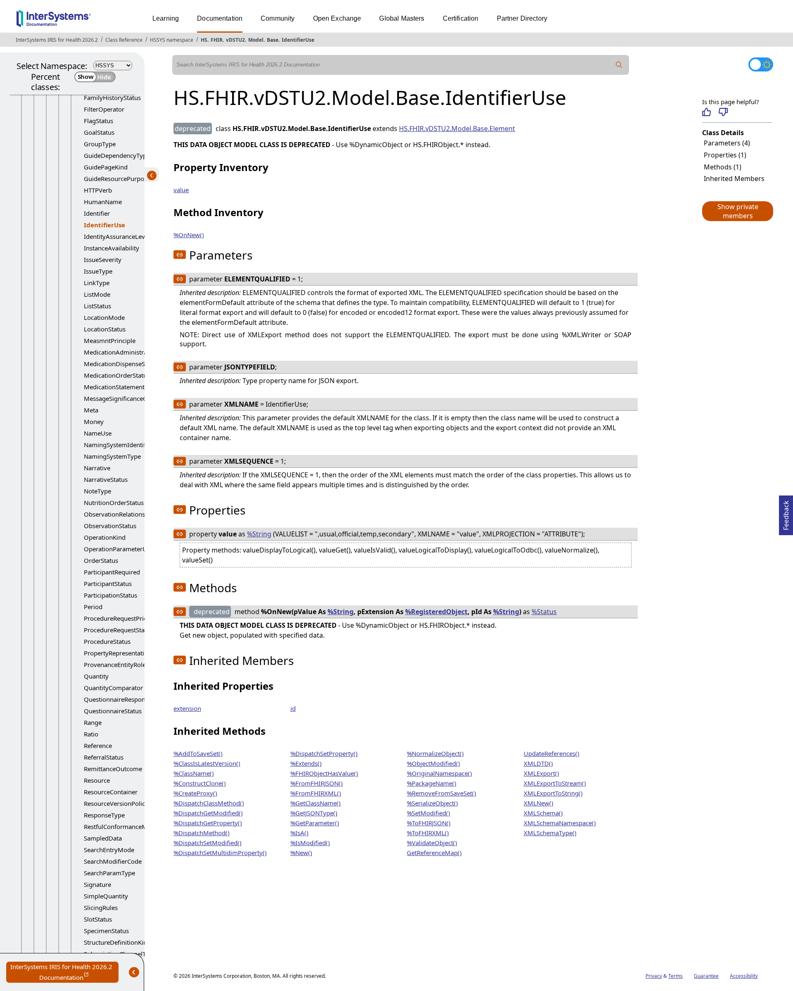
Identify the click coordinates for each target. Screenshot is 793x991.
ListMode (97, 294)
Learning (165, 18)
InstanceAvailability (111, 248)
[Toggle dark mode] (760, 64)
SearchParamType (109, 873)
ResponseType (104, 815)
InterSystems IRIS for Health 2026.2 (57, 39)
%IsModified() (310, 843)
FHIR (217, 39)
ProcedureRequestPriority (120, 618)
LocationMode (104, 317)
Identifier (97, 213)
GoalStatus (99, 132)
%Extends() (306, 763)
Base (272, 39)
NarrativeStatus (106, 479)
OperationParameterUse (118, 549)
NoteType (97, 491)
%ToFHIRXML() (428, 833)
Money (94, 421)
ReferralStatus (103, 757)
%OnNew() (188, 235)
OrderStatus (101, 560)
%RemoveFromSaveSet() (441, 793)
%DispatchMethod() (201, 833)
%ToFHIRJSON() (429, 823)
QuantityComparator (113, 688)
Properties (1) (725, 155)
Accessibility (744, 975)
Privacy (654, 975)
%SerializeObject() (432, 803)
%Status (544, 611)
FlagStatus (98, 121)
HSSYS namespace (171, 39)
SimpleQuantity (106, 896)
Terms (675, 975)
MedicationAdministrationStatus (130, 352)
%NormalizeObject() (435, 753)
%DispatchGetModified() (208, 813)
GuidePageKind (106, 167)
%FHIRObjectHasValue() (324, 773)
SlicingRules (101, 907)
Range (93, 722)
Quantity (96, 676)
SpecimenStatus (106, 931)
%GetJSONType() (313, 813)
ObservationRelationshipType (126, 514)
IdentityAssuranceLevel (117, 236)
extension (187, 708)
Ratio (91, 734)
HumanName (103, 202)
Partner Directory (522, 18)
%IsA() (299, 833)
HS (204, 39)
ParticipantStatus (108, 583)
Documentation (219, 18)
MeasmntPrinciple (109, 340)
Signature (97, 884)
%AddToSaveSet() (198, 753)
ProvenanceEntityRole (115, 664)
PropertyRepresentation (118, 653)
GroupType (100, 144)
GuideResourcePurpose (117, 178)
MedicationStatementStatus (123, 387)
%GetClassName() (315, 803)
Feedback (786, 513)
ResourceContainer (111, 792)
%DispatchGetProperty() (207, 823)
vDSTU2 (235, 39)
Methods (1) (722, 167)
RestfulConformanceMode (121, 826)
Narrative (97, 468)
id (293, 708)
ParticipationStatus (110, 595)
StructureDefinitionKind (117, 942)
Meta (91, 410)
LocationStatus (105, 329)
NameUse (98, 433)
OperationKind (105, 537)
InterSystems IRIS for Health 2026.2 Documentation (64, 972)
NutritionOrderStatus (114, 502)
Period (93, 607)
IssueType (98, 271)
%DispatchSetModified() (207, 843)
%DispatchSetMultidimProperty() (220, 852)
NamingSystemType (112, 456)
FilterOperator (104, 109)
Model (256, 39)
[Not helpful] (723, 112)
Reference (98, 745)
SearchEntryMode (109, 850)
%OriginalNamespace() (439, 773)
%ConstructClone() (199, 783)
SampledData (103, 838)
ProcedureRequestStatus (118, 630)
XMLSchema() (543, 813)
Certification (461, 18)
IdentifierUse (298, 39)
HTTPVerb (98, 190)
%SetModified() (428, 813)
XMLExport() (541, 773)
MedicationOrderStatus (117, 375)
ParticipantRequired (112, 572)
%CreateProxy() (195, 793)
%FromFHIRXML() (315, 793)
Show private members (737, 211)
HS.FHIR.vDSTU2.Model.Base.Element (457, 128)
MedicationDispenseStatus (121, 364)
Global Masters (401, 18)
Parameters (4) (727, 143)
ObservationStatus (110, 526)
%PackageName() (431, 783)
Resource (97, 780)
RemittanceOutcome (113, 769)
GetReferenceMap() (434, 852)
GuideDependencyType (117, 155)
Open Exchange (337, 18)
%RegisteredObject (436, 611)
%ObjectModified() (433, 763)
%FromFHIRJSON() (316, 783)
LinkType (96, 283)
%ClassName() (193, 773)
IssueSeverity (102, 259)
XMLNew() (538, 803)
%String (259, 533)
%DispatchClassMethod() (208, 803)
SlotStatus (98, 919)
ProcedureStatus (107, 641)
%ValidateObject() (432, 843)
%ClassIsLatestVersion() (206, 763)
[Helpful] (706, 112)
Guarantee (706, 975)
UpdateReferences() (551, 753)
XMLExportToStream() (555, 783)
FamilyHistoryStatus (112, 97)
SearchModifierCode (113, 861)
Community (277, 18)
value (181, 190)
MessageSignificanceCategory (126, 398)
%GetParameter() (314, 823)
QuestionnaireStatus (113, 711)
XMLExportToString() (553, 793)
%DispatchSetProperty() (324, 753)
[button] (737, 211)
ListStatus (97, 306)
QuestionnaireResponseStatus (126, 699)
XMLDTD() (538, 763)
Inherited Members (734, 178)
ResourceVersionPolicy (116, 803)
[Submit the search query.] (619, 65)
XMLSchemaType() (550, 833)
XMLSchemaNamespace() (560, 823)
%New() (301, 852)
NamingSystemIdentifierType (125, 445)
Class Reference (123, 39)
